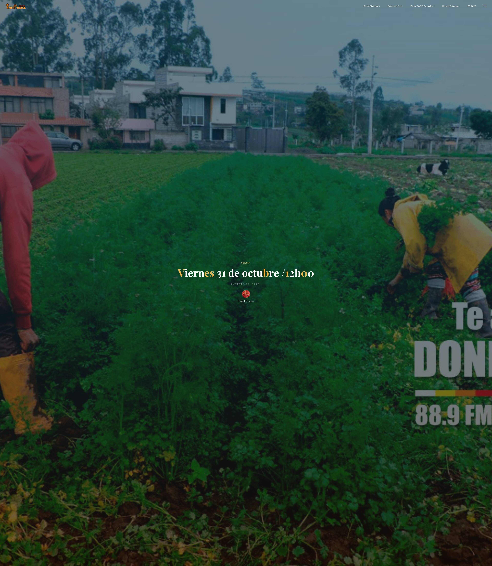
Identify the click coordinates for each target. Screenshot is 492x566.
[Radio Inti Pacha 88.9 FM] (15, 6)
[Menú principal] (484, 6)
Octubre (245, 262)
